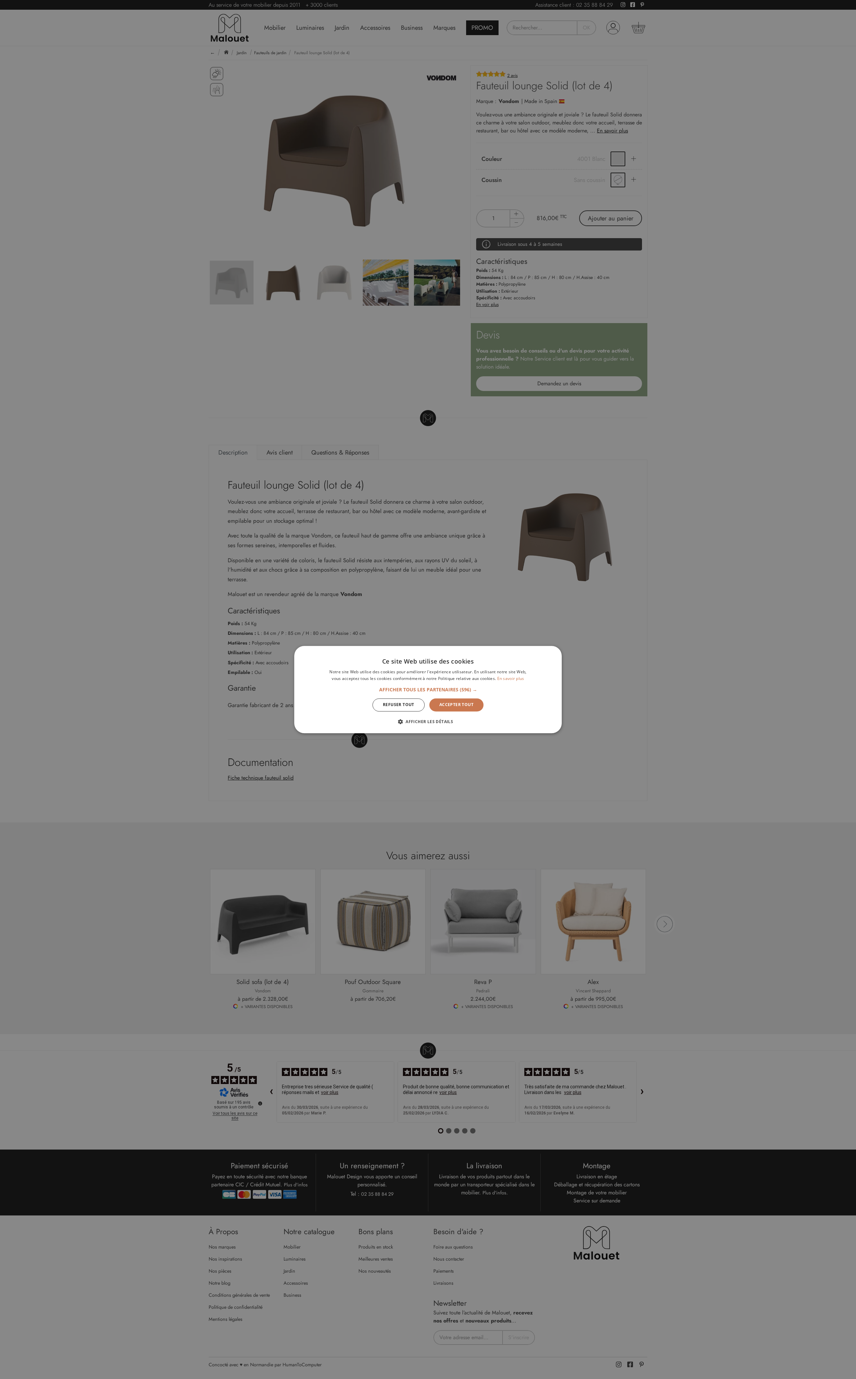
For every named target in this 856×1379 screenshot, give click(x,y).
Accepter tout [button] (456, 705)
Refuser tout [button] (398, 705)
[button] (428, 690)
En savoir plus (510, 678)
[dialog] (428, 689)
